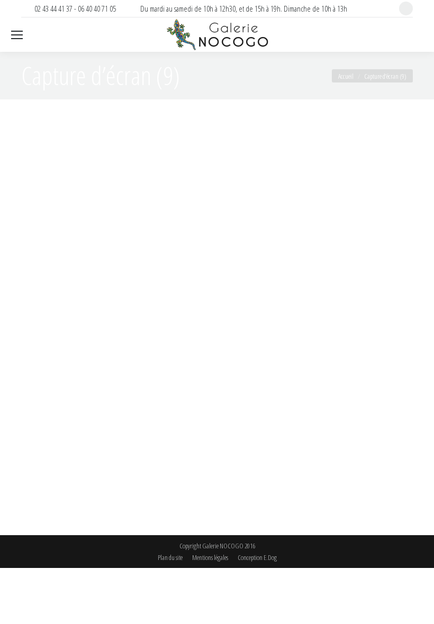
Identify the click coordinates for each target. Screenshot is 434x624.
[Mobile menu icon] (17, 35)
